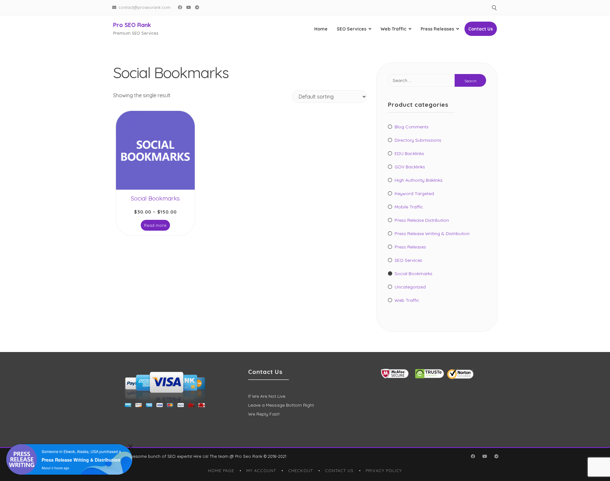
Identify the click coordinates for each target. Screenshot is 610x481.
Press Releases (437, 29)
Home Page (221, 470)
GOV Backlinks (410, 167)
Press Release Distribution (422, 220)
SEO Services (351, 29)
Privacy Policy (384, 470)
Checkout (300, 470)
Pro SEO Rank (132, 25)
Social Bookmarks (413, 273)
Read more (155, 225)
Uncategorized (410, 287)
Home (321, 29)
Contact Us (480, 29)
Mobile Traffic (409, 207)
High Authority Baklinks (419, 180)
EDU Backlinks (409, 153)
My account (261, 470)
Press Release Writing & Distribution (432, 233)
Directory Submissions (418, 140)
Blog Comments (412, 127)
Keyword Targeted (414, 193)
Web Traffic (393, 29)
